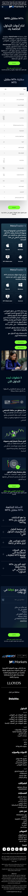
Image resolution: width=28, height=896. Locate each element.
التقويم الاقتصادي (21, 763)
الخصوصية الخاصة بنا (11, 891)
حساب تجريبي (23, 803)
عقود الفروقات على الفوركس (18, 715)
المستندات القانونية (21, 819)
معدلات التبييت (22, 736)
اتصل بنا (24, 825)
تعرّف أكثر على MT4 (21, 342)
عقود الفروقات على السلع (19, 717)
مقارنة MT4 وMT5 (21, 746)
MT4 (25, 742)
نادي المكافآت (22, 837)
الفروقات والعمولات (21, 730)
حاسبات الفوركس (22, 765)
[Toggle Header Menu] (25, 6)
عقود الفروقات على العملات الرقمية (16, 723)
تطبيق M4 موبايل (21, 758)
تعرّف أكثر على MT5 (21, 347)
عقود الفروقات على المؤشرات (18, 719)
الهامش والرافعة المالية (19, 732)
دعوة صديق (23, 841)
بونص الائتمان (22, 839)
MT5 (25, 744)
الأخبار (25, 821)
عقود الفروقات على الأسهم (18, 721)
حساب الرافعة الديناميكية (19, 805)
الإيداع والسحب (22, 807)
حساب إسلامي (22, 801)
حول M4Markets (21, 815)
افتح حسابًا (14, 63)
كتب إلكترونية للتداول (20, 771)
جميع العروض (22, 835)
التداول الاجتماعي (21, 760)
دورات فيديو (23, 775)
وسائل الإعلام (23, 777)
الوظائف (24, 823)
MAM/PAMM (23, 789)
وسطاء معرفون (22, 787)
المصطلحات (23, 773)
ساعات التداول (22, 734)
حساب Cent (23, 799)
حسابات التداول (22, 797)
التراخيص (24, 817)
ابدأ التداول (14, 634)
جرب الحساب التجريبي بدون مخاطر (13, 68)
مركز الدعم (23, 621)
